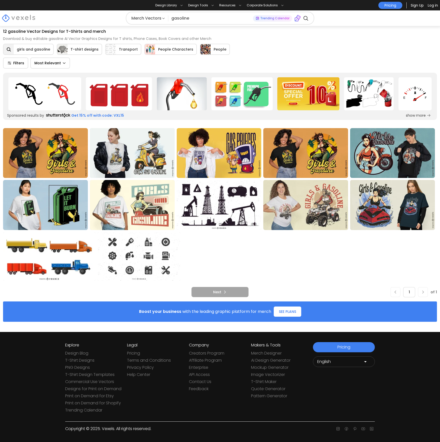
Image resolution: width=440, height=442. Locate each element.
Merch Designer (266, 353)
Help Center (138, 374)
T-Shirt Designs (79, 360)
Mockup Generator (269, 367)
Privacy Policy (140, 367)
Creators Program (206, 353)
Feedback (199, 389)
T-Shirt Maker (264, 382)
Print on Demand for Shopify (93, 403)
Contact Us (200, 382)
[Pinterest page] (355, 429)
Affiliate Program (205, 360)
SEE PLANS (287, 311)
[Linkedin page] (371, 429)
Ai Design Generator (271, 360)
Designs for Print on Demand (93, 389)
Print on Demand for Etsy (89, 396)
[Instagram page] (338, 429)
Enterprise (198, 367)
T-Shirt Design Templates (90, 374)
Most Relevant (47, 63)
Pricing (133, 353)
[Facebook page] (346, 429)
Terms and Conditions (149, 360)
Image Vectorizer (268, 374)
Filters (18, 63)
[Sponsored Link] (44, 94)
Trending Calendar (83, 410)
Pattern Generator (269, 396)
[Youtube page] (363, 429)
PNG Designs (77, 367)
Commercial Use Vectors (89, 382)
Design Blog (76, 353)
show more (416, 115)
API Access (199, 374)
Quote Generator (268, 389)
